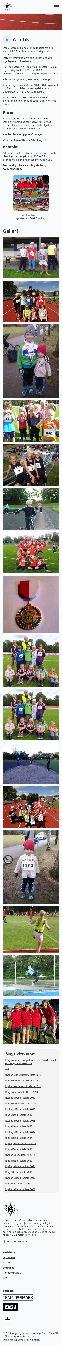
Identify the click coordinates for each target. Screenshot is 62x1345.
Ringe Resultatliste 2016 (18, 1114)
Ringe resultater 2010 (17, 1183)
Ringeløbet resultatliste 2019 (21, 1080)
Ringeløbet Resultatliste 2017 (21, 1103)
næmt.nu (35, 1339)
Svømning (8, 1267)
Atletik (6, 1262)
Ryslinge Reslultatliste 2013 (20, 1143)
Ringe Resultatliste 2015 (18, 1126)
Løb (5, 1277)
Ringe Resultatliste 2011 (18, 1172)
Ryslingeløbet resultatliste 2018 (23, 1086)
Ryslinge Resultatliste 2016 (20, 1109)
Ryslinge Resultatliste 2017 (20, 1097)
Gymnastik (9, 1257)
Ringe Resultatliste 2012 (18, 1160)
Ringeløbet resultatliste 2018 (21, 1092)
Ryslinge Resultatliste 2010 (20, 1177)
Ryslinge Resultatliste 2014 (20, 1132)
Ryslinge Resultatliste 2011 (20, 1166)
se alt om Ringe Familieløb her (30, 1062)
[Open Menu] (56, 6)
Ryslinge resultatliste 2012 (20, 1155)
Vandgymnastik (12, 1272)
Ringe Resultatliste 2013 (18, 1149)
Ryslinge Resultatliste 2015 (20, 1120)
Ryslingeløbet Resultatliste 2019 (23, 1075)
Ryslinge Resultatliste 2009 (20, 1189)
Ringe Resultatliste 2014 (18, 1137)
